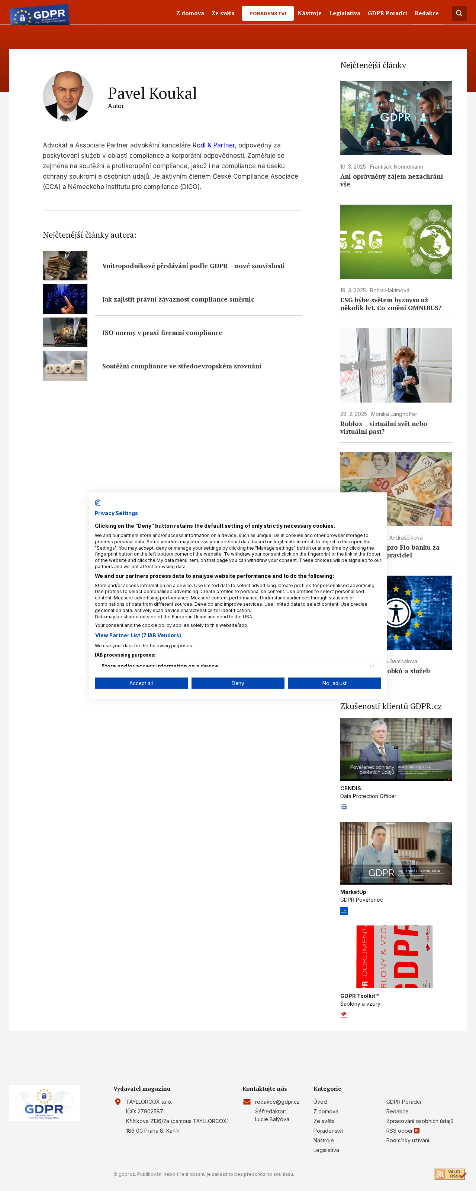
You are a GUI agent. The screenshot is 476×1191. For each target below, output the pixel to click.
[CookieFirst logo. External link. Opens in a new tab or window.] (97, 502)
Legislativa (344, 13)
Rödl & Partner (214, 145)
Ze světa (223, 13)
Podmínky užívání (407, 1140)
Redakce (427, 13)
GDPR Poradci (387, 13)
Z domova (190, 13)
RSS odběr (399, 1130)
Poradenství (268, 13)
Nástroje (310, 13)
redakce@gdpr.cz (277, 1102)
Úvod (320, 1102)
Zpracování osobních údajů (419, 1121)
